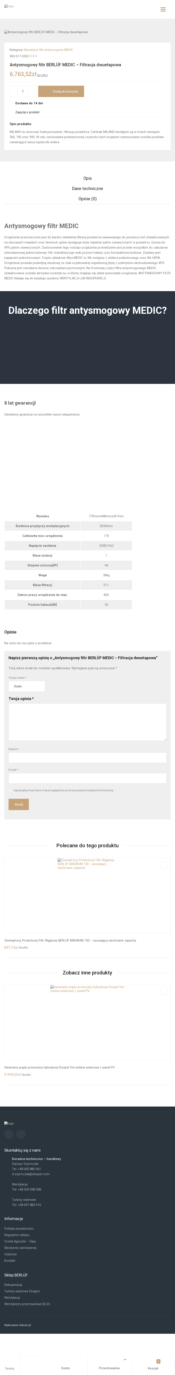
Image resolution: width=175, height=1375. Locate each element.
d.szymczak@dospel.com (31, 1174)
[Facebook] (21, 1134)
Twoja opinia (21, 698)
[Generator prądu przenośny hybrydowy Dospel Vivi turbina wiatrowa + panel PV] (87, 1022)
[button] (164, 49)
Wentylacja (12, 1298)
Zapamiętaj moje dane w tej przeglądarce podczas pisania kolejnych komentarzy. (63, 790)
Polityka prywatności (19, 1229)
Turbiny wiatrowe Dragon (22, 1291)
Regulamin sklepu (16, 1235)
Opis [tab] (87, 178)
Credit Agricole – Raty (20, 1241)
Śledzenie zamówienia (20, 1248)
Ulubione (10, 1254)
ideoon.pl (25, 1325)
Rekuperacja (13, 1285)
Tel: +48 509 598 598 (26, 1189)
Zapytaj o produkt (27, 112)
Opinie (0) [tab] (88, 198)
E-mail (13, 769)
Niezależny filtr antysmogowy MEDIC (48, 50)
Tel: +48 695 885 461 (26, 1169)
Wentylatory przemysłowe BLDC (27, 1304)
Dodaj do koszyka (65, 91)
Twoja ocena (17, 677)
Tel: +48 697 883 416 (26, 1205)
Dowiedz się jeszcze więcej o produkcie (43, 465)
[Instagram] (9, 1134)
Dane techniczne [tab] (87, 188)
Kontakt (9, 1261)
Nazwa (14, 749)
